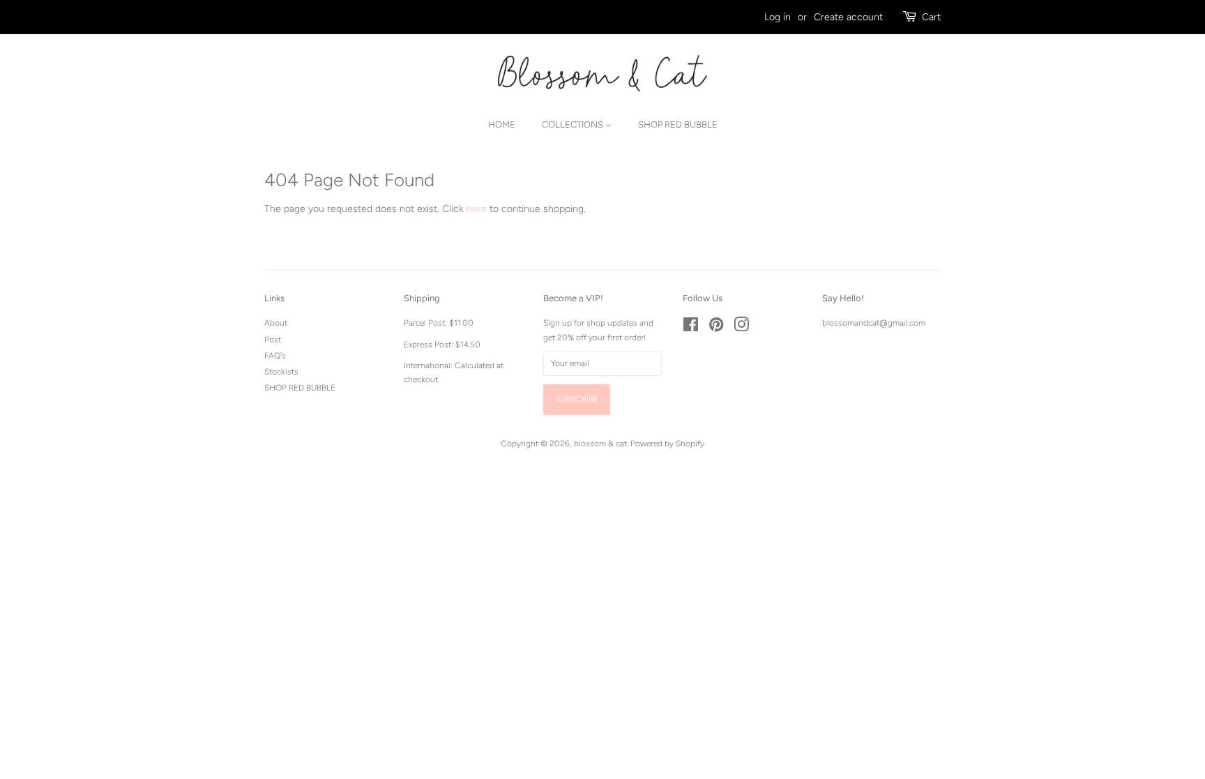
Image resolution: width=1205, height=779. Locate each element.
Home (501, 124)
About (275, 323)
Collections (573, 124)
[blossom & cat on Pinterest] (716, 328)
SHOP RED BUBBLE (299, 388)
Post (272, 340)
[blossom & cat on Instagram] (741, 328)
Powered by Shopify (667, 443)
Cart (931, 17)
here (477, 209)
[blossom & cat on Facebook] (691, 328)
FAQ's (275, 356)
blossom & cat (600, 443)
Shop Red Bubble (678, 124)
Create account (848, 17)
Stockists (281, 372)
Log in (777, 17)
